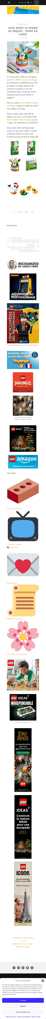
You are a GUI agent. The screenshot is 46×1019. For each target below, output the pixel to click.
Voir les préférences (23, 1012)
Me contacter (12, 583)
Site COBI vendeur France (17, 654)
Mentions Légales (35, 1016)
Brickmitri (12, 226)
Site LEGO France (14, 509)
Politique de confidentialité (23, 1016)
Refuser (23, 1006)
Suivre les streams (14, 544)
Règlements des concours (23, 944)
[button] (43, 981)
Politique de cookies (11, 1016)
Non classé (23, 24)
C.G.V (23, 941)
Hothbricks (14, 547)
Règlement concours (15, 619)
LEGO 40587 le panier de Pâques (23, 80)
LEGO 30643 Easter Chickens (19, 120)
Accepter (23, 1000)
